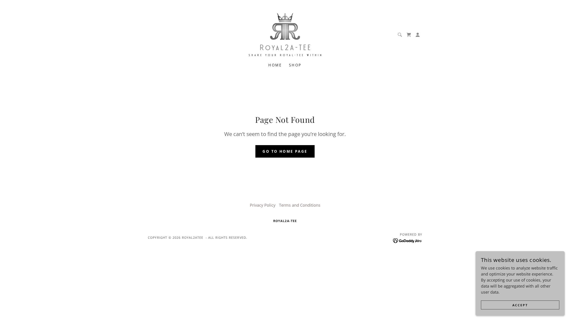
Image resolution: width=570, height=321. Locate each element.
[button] (417, 34)
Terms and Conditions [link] (299, 205)
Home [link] (275, 65)
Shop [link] (295, 65)
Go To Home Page (285, 151)
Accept (520, 305)
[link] (285, 34)
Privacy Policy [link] (262, 205)
